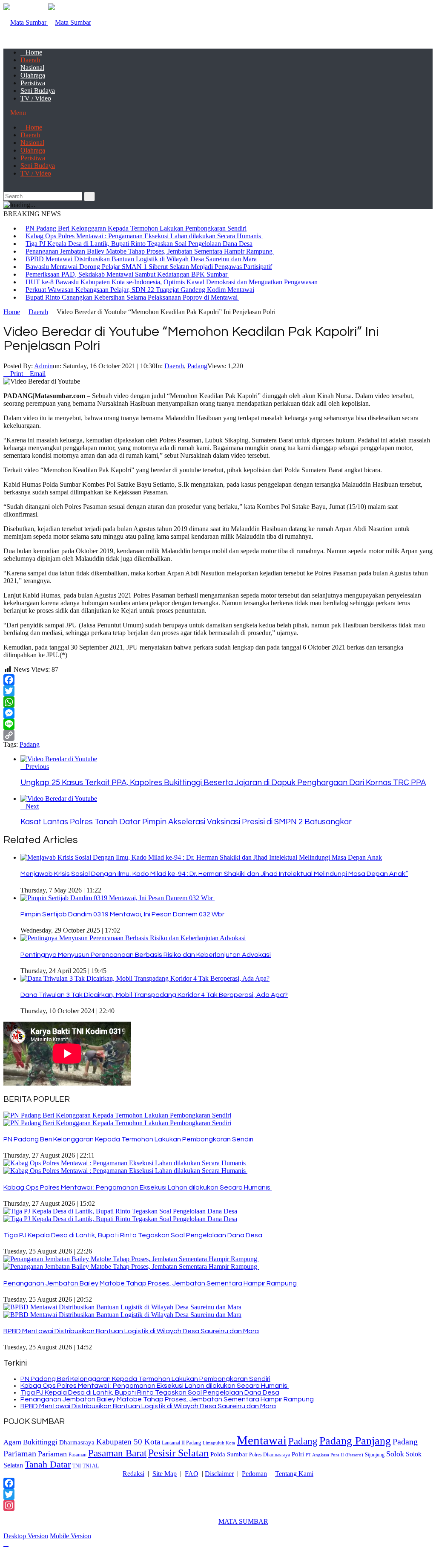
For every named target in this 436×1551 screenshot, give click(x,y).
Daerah (30, 60)
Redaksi (133, 1473)
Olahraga (32, 75)
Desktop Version (25, 1535)
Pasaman (77, 1455)
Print (16, 373)
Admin (43, 366)
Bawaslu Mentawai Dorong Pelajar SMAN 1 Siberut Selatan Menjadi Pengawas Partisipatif (149, 266)
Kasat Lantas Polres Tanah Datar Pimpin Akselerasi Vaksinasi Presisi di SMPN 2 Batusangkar (186, 822)
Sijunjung (374, 1455)
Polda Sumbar (228, 1454)
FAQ (191, 1473)
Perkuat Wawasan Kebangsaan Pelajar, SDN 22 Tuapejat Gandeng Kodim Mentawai (140, 289)
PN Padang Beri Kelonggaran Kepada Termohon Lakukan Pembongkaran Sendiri (136, 228)
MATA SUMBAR (243, 1521)
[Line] (218, 724)
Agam (12, 1442)
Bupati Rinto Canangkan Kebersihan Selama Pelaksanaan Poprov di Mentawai (132, 297)
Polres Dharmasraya (269, 1455)
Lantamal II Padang (181, 1443)
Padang (197, 366)
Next (32, 806)
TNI (76, 1466)
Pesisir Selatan (178, 1453)
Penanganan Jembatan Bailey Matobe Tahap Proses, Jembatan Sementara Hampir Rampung (150, 251)
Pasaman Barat (117, 1453)
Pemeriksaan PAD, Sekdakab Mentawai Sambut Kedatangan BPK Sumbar (127, 274)
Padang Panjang (355, 1440)
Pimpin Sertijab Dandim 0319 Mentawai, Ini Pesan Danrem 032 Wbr (123, 914)
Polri (298, 1454)
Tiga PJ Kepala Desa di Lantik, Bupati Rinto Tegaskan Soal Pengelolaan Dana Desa (139, 243)
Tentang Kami (294, 1473)
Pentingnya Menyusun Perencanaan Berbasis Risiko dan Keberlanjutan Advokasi (145, 954)
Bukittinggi (40, 1442)
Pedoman (254, 1473)
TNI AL (91, 1466)
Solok (395, 1454)
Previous (37, 766)
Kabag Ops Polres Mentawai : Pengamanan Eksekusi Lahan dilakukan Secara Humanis (144, 236)
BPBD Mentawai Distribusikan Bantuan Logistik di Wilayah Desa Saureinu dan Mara (141, 259)
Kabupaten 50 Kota (128, 1441)
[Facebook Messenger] (218, 713)
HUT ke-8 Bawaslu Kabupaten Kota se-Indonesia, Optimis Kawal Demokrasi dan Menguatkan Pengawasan (172, 282)
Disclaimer (219, 1473)
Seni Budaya (37, 90)
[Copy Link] (218, 735)
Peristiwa (32, 83)
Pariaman (52, 1454)
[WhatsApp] (218, 702)
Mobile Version (70, 1535)
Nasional (32, 67)
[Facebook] (218, 679)
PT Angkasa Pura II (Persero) (334, 1455)
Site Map (164, 1473)
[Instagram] (218, 1505)
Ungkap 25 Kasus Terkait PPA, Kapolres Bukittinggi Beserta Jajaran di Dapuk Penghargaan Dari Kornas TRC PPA (223, 783)
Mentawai (262, 1440)
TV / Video (35, 98)
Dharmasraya (77, 1442)
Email (38, 373)
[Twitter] (218, 690)
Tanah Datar (48, 1464)
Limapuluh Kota (219, 1443)
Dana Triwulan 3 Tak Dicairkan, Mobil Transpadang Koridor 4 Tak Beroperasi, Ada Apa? (154, 994)
